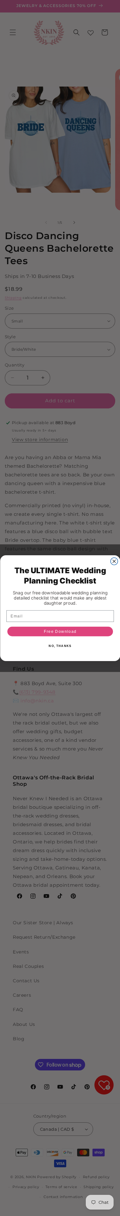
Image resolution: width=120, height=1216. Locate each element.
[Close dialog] (114, 561)
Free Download (60, 631)
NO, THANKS (60, 646)
